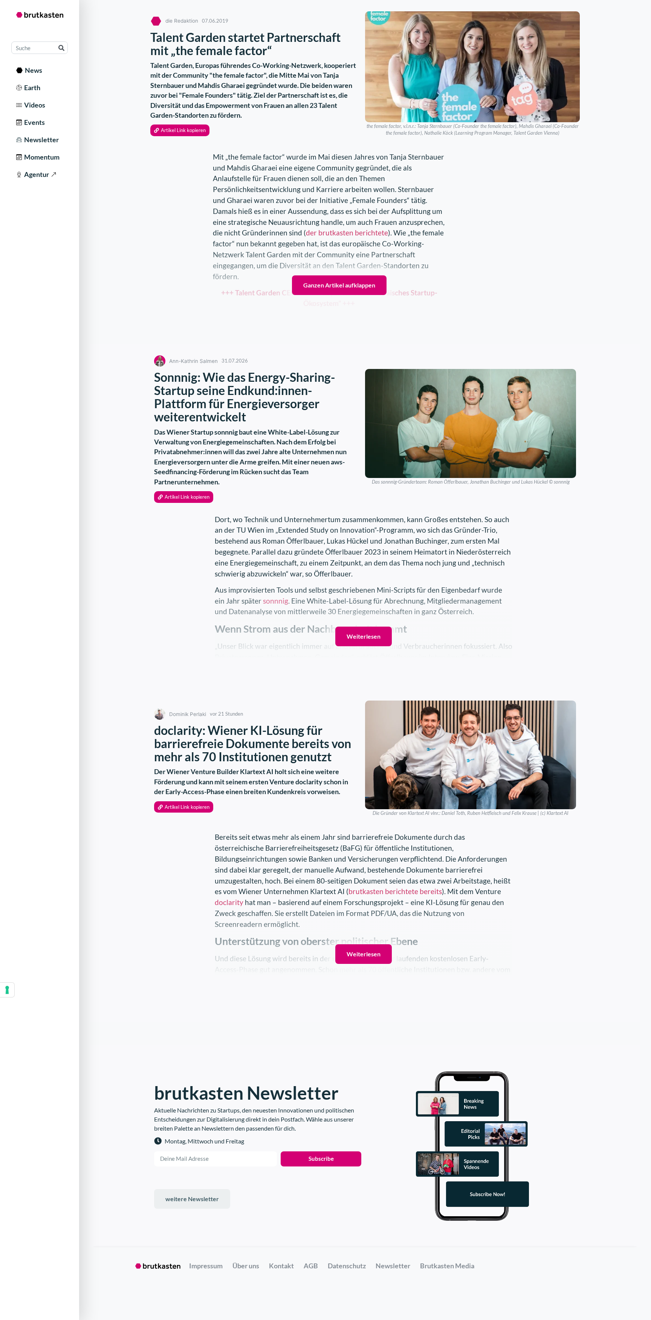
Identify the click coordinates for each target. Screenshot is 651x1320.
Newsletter (40, 139)
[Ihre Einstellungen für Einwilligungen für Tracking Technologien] (7, 990)
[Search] (61, 48)
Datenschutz (347, 1266)
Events (33, 122)
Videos (33, 105)
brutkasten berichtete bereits (395, 891)
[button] (179, 130)
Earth (31, 87)
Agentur (35, 174)
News (32, 70)
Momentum (41, 157)
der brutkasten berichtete (347, 232)
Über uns (245, 1266)
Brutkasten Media (447, 1266)
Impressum (206, 1266)
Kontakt (281, 1266)
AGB (311, 1266)
